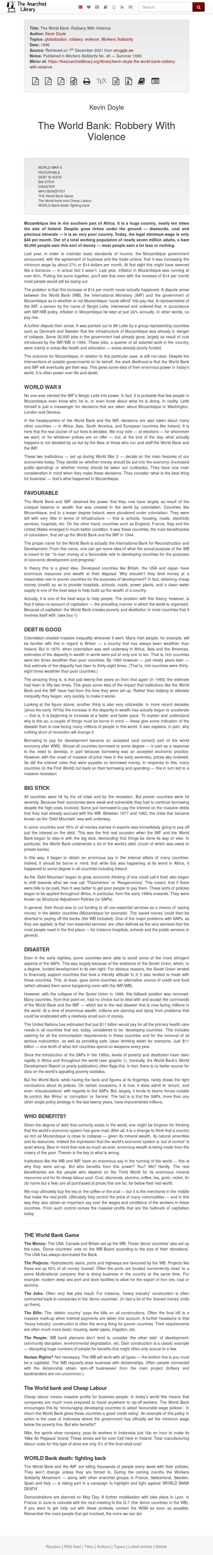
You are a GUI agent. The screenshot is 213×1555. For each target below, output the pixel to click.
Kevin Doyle (55, 33)
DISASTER (46, 186)
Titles (88, 1546)
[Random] (130, 7)
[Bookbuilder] (105, 7)
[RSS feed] (122, 7)
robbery (75, 39)
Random (53, 1546)
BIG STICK (46, 181)
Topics (119, 1546)
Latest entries (140, 1546)
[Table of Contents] (80, 7)
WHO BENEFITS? (51, 191)
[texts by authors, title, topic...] (89, 7)
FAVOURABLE (49, 172)
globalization (56, 39)
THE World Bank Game (55, 195)
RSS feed (72, 1546)
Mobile (161, 1546)
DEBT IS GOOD (50, 177)
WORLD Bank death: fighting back (64, 205)
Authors (103, 1546)
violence (92, 39)
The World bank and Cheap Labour (65, 200)
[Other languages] (97, 7)
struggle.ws (123, 50)
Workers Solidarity (117, 39)
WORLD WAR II (50, 167)
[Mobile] (114, 7)
